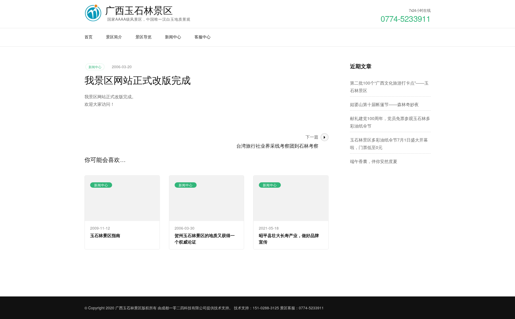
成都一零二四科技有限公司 (184, 307)
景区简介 (114, 37)
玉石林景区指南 (105, 235)
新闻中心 (173, 37)
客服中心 (202, 37)
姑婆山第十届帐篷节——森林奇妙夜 (384, 104)
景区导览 (143, 37)
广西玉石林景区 (139, 10)
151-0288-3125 (266, 307)
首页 (88, 37)
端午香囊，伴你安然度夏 (373, 161)
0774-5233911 (311, 307)
